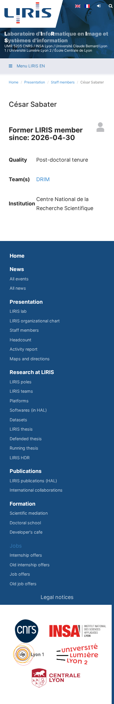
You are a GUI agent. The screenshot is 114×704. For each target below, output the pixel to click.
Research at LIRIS (32, 372)
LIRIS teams (21, 391)
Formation (22, 504)
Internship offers (26, 555)
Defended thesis (26, 438)
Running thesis (24, 448)
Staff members (63, 82)
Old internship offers (30, 564)
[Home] (28, 12)
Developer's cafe (26, 532)
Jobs (16, 546)
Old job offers (23, 583)
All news (18, 288)
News (17, 269)
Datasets (18, 419)
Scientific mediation (29, 513)
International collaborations (36, 490)
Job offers (20, 574)
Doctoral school (25, 522)
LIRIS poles (21, 381)
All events (19, 278)
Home (13, 82)
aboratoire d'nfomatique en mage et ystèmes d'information (56, 37)
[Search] (110, 6)
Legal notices (57, 597)
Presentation (34, 82)
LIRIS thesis (21, 429)
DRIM (43, 179)
